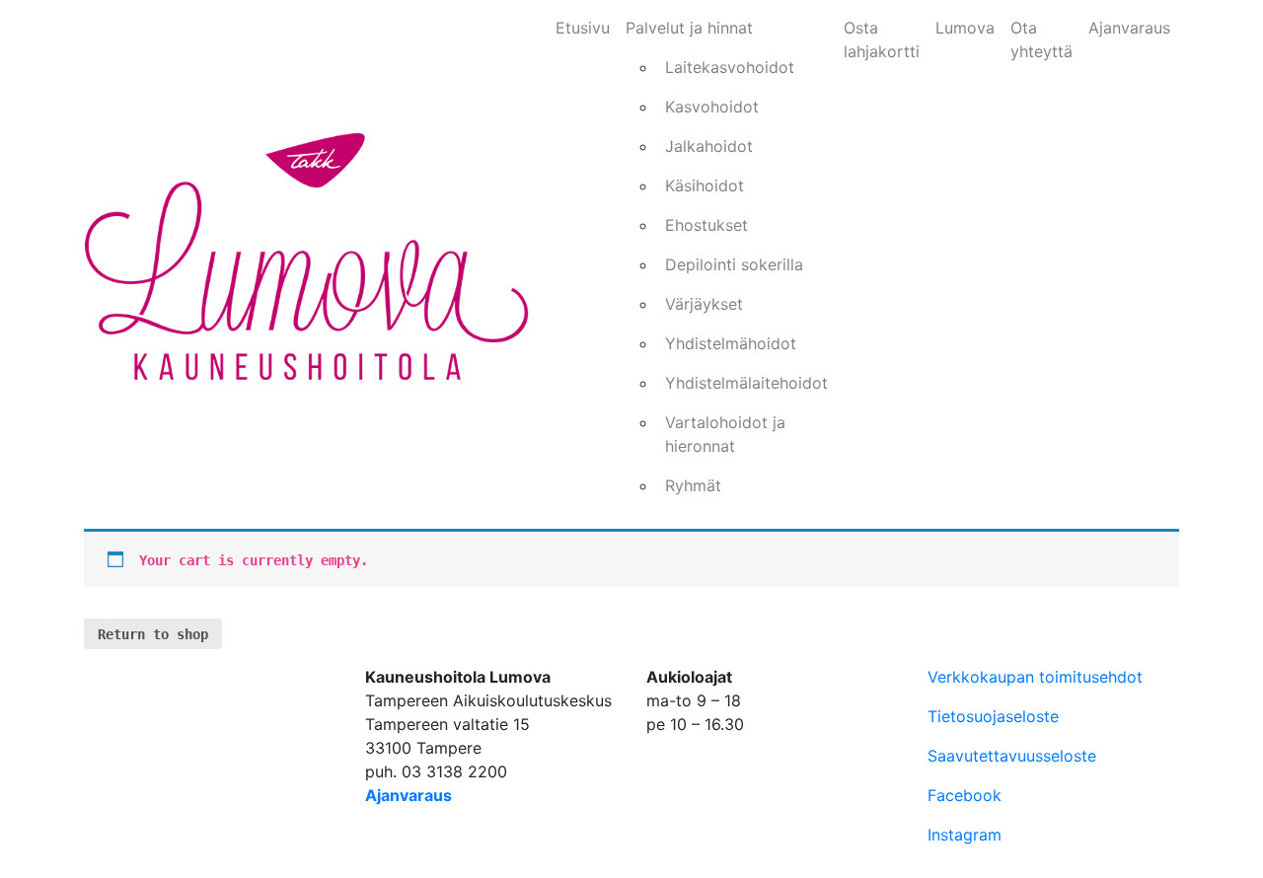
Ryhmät (693, 485)
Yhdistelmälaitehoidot (746, 383)
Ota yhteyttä (1041, 39)
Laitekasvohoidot (729, 67)
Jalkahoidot (709, 146)
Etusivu (583, 27)
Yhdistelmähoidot (730, 343)
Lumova (965, 27)
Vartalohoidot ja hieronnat (725, 434)
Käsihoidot (704, 185)
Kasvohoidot (712, 106)
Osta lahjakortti (882, 39)
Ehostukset (706, 225)
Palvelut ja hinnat (689, 27)
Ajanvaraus (1129, 27)
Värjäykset (704, 304)
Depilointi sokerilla (734, 264)
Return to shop (153, 634)
